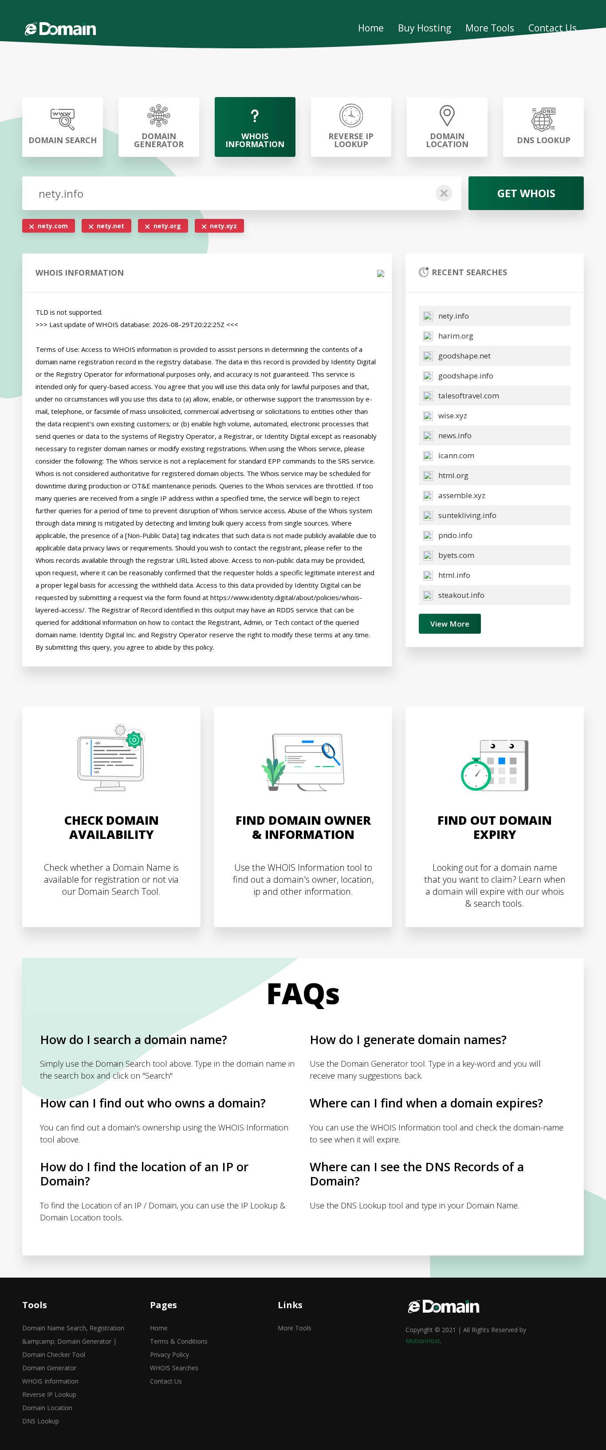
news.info (454, 435)
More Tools (489, 28)
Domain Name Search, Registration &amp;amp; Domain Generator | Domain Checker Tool (73, 1341)
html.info (453, 575)
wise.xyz (452, 415)
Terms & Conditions (179, 1341)
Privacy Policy (169, 1354)
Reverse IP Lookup (49, 1394)
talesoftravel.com (468, 395)
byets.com (455, 555)
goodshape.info (465, 375)
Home (371, 28)
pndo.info (454, 535)
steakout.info (460, 595)
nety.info (453, 316)
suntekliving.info (466, 515)
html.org (452, 475)
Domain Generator (49, 1368)
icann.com (455, 455)
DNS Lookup (40, 1421)
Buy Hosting (424, 28)
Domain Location (47, 1407)
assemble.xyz (461, 495)
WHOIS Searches (174, 1368)
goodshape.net (464, 356)
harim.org (455, 336)
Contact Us (552, 28)
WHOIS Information (50, 1381)
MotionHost (422, 1341)
